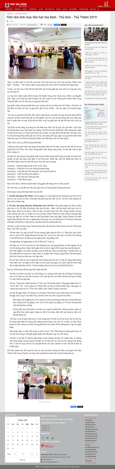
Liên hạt (50, 25)
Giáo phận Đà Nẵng (90, 449)
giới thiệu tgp (49, 9)
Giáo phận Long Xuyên (91, 429)
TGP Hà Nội (88, 461)
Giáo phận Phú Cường (91, 436)
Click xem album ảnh (45, 402)
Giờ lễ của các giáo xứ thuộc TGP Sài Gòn (57, 419)
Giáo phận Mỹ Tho (90, 431)
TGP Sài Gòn (88, 420)
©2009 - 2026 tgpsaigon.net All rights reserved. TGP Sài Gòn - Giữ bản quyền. (57, 466)
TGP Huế (87, 445)
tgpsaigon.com (46, 428)
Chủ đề (23, 24)
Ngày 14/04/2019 (13, 24)
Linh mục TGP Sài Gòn (49, 416)
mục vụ (65, 9)
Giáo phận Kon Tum (90, 454)
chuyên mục (33, 9)
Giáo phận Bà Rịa (90, 422)
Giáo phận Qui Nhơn (90, 456)
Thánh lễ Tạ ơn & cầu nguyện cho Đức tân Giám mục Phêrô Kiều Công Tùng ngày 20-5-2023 (96, 172)
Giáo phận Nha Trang (91, 452)
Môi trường (73, 9)
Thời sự (9, 13)
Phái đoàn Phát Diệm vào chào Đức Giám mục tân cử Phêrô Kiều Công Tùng (96, 165)
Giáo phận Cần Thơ (90, 425)
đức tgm (93, 9)
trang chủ (9, 9)
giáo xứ (58, 9)
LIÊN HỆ (43, 452)
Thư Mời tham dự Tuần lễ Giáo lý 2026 (96, 98)
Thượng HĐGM (83, 9)
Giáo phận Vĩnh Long (91, 438)
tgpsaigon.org (46, 430)
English (100, 6)
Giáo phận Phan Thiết (91, 434)
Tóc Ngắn (11, 21)
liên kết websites (91, 415)
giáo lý (25, 9)
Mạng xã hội (45, 433)
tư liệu (41, 9)
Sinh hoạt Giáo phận (21, 13)
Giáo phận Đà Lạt (90, 427)
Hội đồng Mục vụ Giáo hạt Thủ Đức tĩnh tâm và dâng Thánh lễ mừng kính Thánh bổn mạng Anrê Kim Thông (96, 93)
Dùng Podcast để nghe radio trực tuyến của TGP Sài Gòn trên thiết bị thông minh (96, 146)
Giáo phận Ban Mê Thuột (92, 447)
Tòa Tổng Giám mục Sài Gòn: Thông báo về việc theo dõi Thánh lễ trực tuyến (96, 134)
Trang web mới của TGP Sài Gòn (53, 423)
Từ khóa (44, 24)
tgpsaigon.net (46, 425)
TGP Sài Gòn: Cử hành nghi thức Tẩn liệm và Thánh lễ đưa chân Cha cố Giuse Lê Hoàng (96, 60)
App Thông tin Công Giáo (50, 441)
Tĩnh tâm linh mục (31, 25)
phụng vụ (17, 9)
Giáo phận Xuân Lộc (90, 440)
